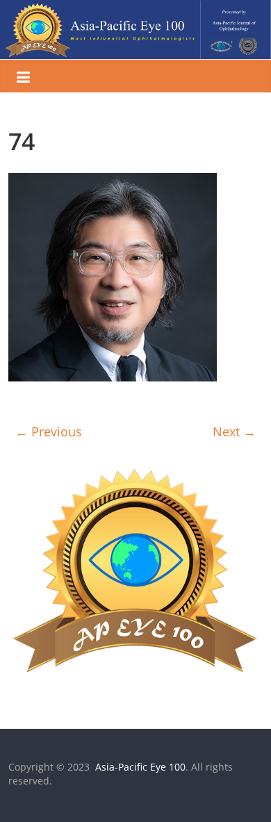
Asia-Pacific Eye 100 (139, 766)
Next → (234, 431)
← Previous (48, 431)
